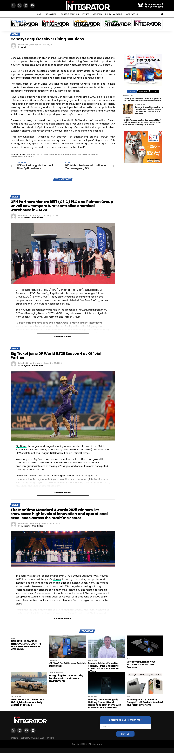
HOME (38, 14)
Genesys (60, 154)
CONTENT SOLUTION (70, 14)
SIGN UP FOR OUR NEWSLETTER (125, 720)
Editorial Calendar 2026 (32, 738)
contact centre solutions (41, 154)
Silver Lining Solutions (23, 156)
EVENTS (85, 14)
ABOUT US (97, 14)
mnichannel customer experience (82, 154)
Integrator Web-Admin (32, 365)
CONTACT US (132, 14)
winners (57, 579)
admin (24, 47)
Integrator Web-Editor (32, 218)
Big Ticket (21, 446)
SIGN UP (125, 733)
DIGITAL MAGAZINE (113, 14)
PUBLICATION (50, 14)
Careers (14, 738)
